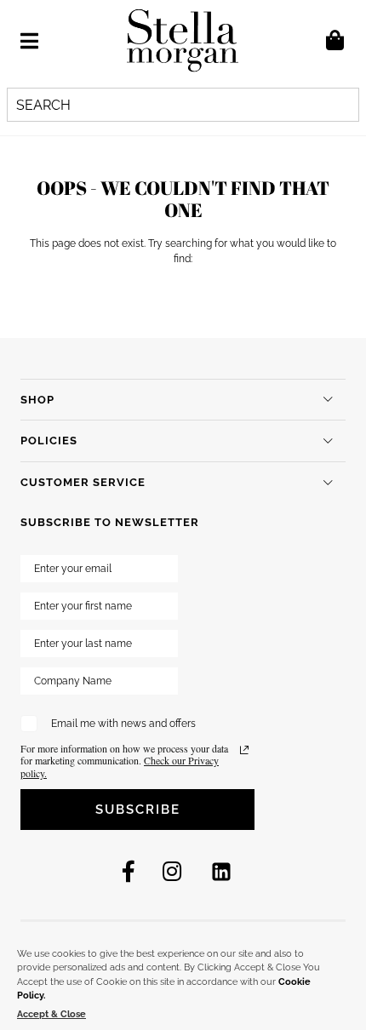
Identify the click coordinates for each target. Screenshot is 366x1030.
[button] (29, 41)
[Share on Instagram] (172, 871)
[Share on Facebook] (128, 871)
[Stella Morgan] (182, 40)
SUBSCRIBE (137, 809)
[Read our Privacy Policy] (244, 750)
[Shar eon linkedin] (221, 871)
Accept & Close (51, 1014)
